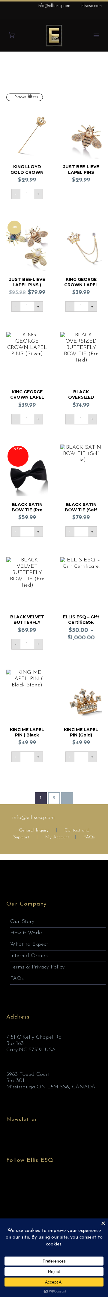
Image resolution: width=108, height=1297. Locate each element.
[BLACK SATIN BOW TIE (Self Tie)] (81, 470)
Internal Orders (29, 956)
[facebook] (10, 1183)
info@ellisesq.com (54, 6)
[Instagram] (89, 15)
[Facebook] (71, 15)
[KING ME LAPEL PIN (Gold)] (81, 695)
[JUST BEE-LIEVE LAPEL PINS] (81, 133)
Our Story (22, 921)
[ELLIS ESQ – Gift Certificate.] (81, 583)
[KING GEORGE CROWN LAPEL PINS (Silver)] (27, 358)
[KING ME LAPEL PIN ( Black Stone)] (27, 695)
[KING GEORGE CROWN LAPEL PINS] (81, 245)
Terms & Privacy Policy (37, 967)
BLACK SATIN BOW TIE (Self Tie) (81, 510)
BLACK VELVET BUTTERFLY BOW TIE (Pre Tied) (27, 625)
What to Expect (29, 944)
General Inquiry (34, 830)
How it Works (26, 933)
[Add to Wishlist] (41, 113)
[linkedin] (21, 1183)
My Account (57, 837)
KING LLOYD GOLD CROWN (27, 169)
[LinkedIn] (80, 15)
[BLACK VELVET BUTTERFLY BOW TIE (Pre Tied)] (27, 583)
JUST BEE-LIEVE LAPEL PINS (81, 169)
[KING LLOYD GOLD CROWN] (27, 133)
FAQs (89, 837)
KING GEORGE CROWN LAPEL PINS (81, 285)
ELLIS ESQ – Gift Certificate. (81, 619)
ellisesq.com (91, 6)
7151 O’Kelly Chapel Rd (34, 1037)
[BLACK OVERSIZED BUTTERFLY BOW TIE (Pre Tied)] (81, 358)
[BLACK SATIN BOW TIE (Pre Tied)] (27, 470)
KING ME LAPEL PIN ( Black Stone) (27, 735)
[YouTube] (98, 15)
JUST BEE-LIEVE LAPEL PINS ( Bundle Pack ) (27, 285)
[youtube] (43, 1183)
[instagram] (32, 1183)
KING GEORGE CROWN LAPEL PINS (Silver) (27, 397)
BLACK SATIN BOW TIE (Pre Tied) (27, 510)
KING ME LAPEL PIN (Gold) (81, 732)
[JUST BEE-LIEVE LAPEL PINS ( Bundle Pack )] (27, 245)
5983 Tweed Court (28, 1074)
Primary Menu (96, 35)
